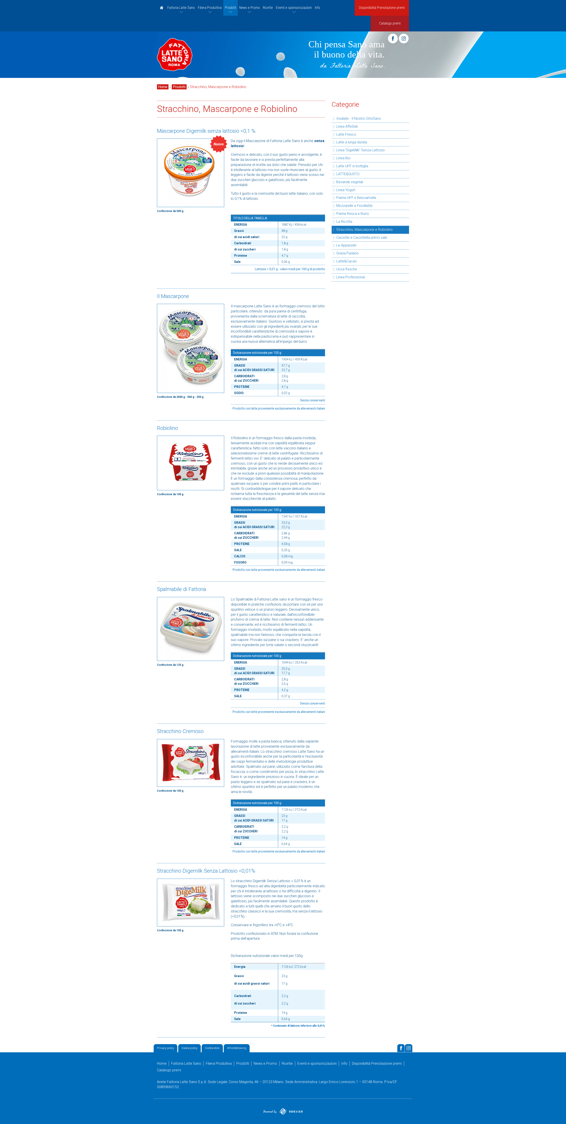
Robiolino (167, 428)
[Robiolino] (190, 463)
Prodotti (230, 8)
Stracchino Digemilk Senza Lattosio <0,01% (206, 871)
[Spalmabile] (190, 629)
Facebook (393, 38)
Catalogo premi (390, 23)
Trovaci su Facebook (401, 1048)
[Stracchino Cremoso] (190, 763)
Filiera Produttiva (210, 8)
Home (161, 8)
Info (317, 8)
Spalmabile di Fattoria (181, 589)
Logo (174, 54)
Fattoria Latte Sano (181, 8)
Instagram (404, 38)
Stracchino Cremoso (180, 731)
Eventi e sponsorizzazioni (294, 8)
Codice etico (212, 1048)
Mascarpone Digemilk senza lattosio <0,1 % (206, 131)
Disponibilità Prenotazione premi (382, 8)
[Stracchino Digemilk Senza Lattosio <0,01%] (190, 902)
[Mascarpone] (190, 348)
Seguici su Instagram (408, 1048)
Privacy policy (165, 1048)
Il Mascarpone (173, 296)
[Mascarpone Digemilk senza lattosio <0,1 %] (190, 173)
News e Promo (249, 8)
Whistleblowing (236, 1048)
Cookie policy (189, 1048)
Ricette (268, 8)
